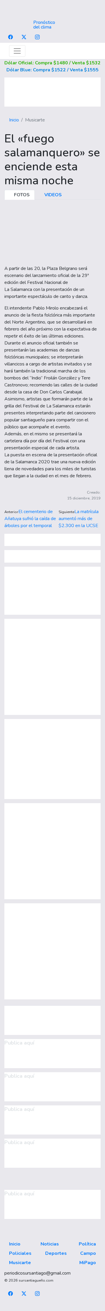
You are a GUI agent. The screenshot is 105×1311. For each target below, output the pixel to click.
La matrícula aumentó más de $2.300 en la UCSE (79, 518)
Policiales (20, 1253)
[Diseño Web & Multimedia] (52, 1307)
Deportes (56, 1253)
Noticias (50, 1244)
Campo (88, 1253)
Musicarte (20, 1262)
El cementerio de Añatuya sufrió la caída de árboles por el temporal (30, 518)
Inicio (14, 120)
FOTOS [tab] (21, 195)
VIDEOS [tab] (52, 195)
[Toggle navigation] (17, 51)
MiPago (87, 1262)
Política (87, 1244)
